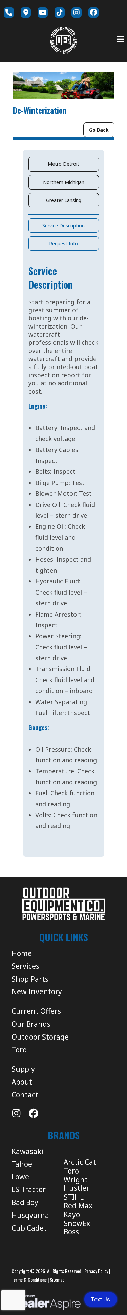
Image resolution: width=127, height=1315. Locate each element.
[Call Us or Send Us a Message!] (9, 12)
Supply (23, 1069)
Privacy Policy (96, 1270)
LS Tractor (29, 1189)
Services (25, 966)
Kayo (72, 1214)
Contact (25, 1094)
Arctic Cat (80, 1162)
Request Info (63, 243)
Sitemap (57, 1279)
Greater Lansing (63, 200)
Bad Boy (25, 1202)
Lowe (20, 1176)
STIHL (74, 1197)
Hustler (76, 1188)
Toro (19, 1049)
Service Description (63, 225)
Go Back (99, 130)
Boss (71, 1231)
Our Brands (31, 1024)
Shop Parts (30, 979)
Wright (76, 1179)
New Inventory (37, 991)
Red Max (78, 1205)
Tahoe (22, 1164)
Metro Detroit (63, 164)
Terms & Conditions (29, 1279)
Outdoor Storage (40, 1037)
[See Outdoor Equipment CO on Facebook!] (93, 12)
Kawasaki (27, 1151)
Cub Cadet (29, 1228)
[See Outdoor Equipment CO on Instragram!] (76, 12)
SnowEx (77, 1223)
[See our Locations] (26, 12)
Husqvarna (30, 1215)
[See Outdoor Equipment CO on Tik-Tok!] (60, 12)
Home (22, 953)
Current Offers (36, 1011)
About (22, 1082)
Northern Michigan (63, 182)
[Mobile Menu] (121, 39)
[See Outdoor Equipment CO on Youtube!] (43, 12)
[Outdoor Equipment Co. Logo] (64, 903)
